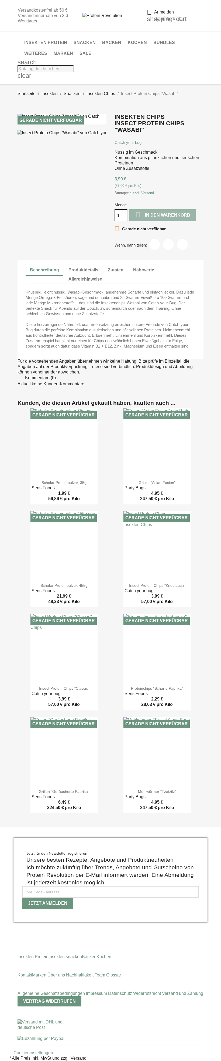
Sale (85, 53)
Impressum (97, 993)
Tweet (168, 244)
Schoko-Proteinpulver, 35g (64, 482)
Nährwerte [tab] (143, 270)
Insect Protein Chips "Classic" (64, 688)
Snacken (85, 42)
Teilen (154, 244)
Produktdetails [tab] (83, 270)
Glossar (113, 975)
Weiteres (35, 53)
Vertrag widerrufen (49, 1001)
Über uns (56, 975)
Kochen (137, 42)
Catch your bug (128, 142)
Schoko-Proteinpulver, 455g (64, 585)
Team (100, 975)
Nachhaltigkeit (80, 975)
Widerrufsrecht (147, 993)
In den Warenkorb (163, 214)
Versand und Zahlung (182, 993)
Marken (63, 53)
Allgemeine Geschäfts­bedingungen (52, 993)
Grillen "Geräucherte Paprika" (64, 791)
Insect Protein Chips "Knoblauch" (157, 585)
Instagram (19, 930)
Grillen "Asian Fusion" (157, 482)
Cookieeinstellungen (33, 1052)
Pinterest (182, 244)
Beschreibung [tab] (44, 270)
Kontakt (25, 975)
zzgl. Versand (143, 193)
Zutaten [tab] (115, 270)
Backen (111, 42)
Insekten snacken (65, 956)
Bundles (164, 42)
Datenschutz (120, 993)
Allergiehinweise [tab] (85, 279)
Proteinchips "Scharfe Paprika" (157, 688)
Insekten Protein (45, 42)
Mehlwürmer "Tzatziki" (157, 791)
